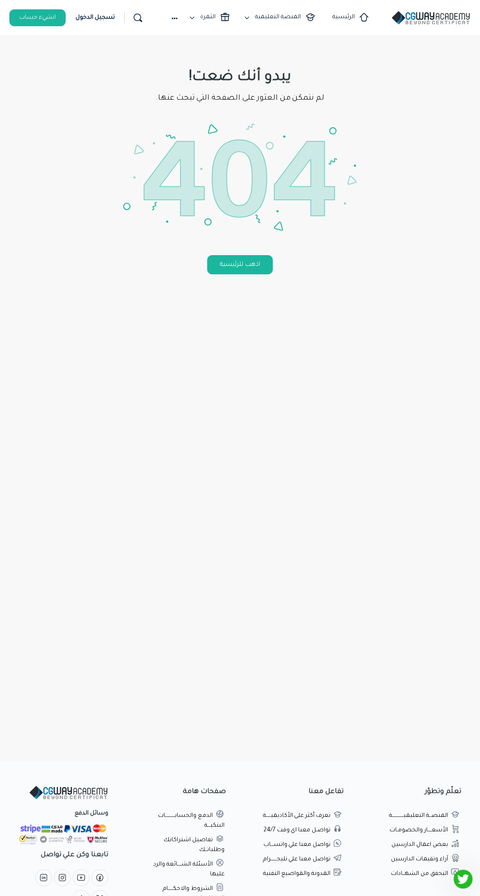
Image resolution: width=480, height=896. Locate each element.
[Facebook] (99, 878)
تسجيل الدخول (95, 18)
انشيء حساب (37, 18)
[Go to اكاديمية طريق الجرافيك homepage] (431, 18)
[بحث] (137, 17)
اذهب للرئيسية (240, 264)
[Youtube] (81, 878)
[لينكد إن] (43, 878)
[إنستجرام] (62, 878)
